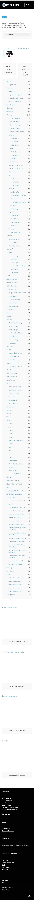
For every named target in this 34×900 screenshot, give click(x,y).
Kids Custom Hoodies (19, 202)
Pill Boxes (9, 417)
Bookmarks (9, 88)
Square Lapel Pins (14, 360)
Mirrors (8, 383)
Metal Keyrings (13, 330)
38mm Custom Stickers (15, 584)
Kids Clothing (13, 205)
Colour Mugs (15, 256)
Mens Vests (14, 145)
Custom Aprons (15, 155)
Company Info (6, 814)
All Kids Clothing (14, 122)
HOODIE (9, 316)
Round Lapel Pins (14, 356)
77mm (10, 457)
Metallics (11, 467)
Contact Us (5, 860)
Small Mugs (14, 269)
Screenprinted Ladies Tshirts (17, 538)
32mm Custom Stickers (15, 581)
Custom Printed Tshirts (16, 169)
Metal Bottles (10, 370)
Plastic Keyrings (13, 336)
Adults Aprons (15, 152)
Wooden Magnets (14, 306)
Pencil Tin (9, 410)
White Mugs (14, 273)
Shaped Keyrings (14, 340)
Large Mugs (14, 259)
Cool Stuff (9, 249)
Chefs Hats (9, 108)
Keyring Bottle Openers (15, 95)
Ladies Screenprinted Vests (17, 511)
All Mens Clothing (14, 128)
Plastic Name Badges (12, 481)
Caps (12, 179)
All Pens (8, 81)
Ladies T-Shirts (15, 222)
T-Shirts (11, 212)
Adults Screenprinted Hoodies (18, 501)
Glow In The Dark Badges (16, 464)
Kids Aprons (14, 158)
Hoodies (11, 189)
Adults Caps (16, 182)
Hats (10, 175)
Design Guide (5, 867)
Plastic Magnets (13, 303)
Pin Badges (9, 420)
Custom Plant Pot (11, 279)
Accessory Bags (15, 232)
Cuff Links (9, 276)
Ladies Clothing (13, 209)
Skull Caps (9, 568)
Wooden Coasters (14, 246)
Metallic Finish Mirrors (15, 397)
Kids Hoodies (15, 199)
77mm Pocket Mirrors (15, 390)
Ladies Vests (14, 142)
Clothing (9, 115)
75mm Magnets (15, 299)
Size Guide (5, 869)
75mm (10, 454)
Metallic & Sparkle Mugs (18, 266)
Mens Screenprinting (15, 518)
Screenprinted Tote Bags (16, 564)
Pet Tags (8, 414)
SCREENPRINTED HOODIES (14, 491)
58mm (10, 447)
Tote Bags (11, 229)
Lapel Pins (9, 350)
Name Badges (10, 407)
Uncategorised (10, 595)
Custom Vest (15, 138)
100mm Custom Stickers (16, 578)
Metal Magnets (13, 296)
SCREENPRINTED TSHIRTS (14, 494)
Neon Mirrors (13, 400)
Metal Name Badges (12, 373)
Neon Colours (13, 471)
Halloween (9, 313)
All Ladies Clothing (14, 125)
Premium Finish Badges (16, 474)
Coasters (9, 236)
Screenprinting (10, 497)
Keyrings (9, 320)
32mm (10, 427)
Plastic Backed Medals (15, 367)
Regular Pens (12, 85)
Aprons (11, 148)
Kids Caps (16, 185)
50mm (10, 437)
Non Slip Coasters (14, 239)
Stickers (8, 574)
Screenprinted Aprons (15, 521)
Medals (8, 363)
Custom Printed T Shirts (16, 165)
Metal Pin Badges (11, 377)
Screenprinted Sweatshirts (16, 561)
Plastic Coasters (13, 242)
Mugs (10, 252)
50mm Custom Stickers (15, 588)
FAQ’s (3, 865)
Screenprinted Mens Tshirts (17, 542)
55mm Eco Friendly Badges (16, 440)
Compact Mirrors (14, 393)
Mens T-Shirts (15, 226)
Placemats (9, 477)
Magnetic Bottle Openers (16, 98)
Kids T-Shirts (15, 219)
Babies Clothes (13, 162)
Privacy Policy (6, 828)
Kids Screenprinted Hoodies (17, 507)
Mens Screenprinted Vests (16, 514)
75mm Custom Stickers (15, 591)
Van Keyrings (12, 343)
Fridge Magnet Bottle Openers (18, 293)
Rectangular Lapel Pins (15, 353)
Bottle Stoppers (11, 105)
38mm (10, 430)
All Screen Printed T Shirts (16, 132)
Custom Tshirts (13, 172)
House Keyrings (13, 326)
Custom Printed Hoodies (18, 195)
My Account (5, 897)
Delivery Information (8, 862)
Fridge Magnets (11, 289)
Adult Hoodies (15, 192)
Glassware (9, 310)
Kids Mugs (9, 346)
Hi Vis (10, 504)
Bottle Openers (10, 91)
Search (17, 897)
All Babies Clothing (14, 118)
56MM (10, 444)
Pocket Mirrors (13, 403)
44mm (10, 434)
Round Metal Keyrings (17, 333)
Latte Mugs (14, 263)
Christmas (9, 112)
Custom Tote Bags (11, 283)
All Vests (11, 135)
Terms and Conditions (8, 831)
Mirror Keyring (10, 380)
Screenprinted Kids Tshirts (16, 524)
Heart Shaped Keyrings (15, 323)
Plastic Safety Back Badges (14, 484)
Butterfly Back (13, 461)
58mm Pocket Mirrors (15, 387)
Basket (26, 895)
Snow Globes (10, 571)
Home (4, 17)
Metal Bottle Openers (15, 101)
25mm (10, 424)
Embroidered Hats (11, 286)
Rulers (8, 487)
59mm (10, 450)
